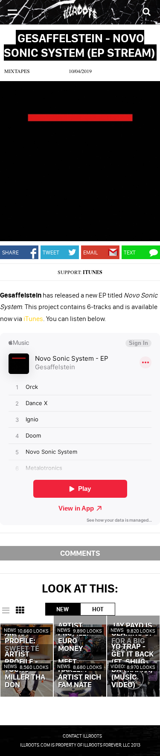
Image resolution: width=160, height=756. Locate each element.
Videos (119, 666)
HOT (97, 609)
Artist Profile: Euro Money (73, 637)
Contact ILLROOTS (82, 736)
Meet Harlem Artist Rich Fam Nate (79, 673)
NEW (62, 609)
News (10, 630)
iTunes (92, 272)
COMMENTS (80, 553)
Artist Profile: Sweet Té (22, 641)
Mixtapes (17, 70)
